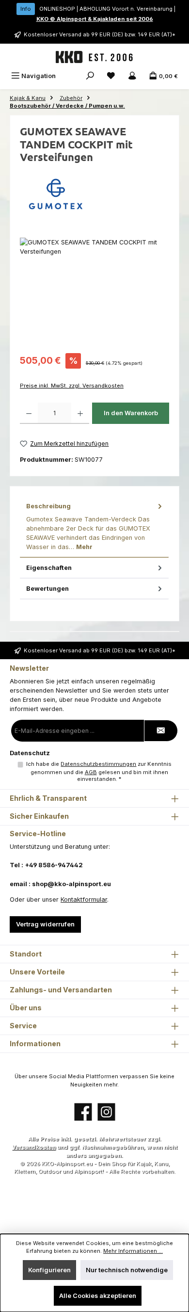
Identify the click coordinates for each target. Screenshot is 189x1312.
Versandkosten (34, 1147)
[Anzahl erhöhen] (80, 413)
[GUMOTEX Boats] (94, 194)
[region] (94, 292)
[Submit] (161, 731)
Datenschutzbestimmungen (98, 764)
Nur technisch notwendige (127, 1270)
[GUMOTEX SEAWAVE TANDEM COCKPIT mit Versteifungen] (94, 292)
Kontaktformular (84, 899)
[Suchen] (90, 76)
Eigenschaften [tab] (49, 567)
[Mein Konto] (132, 76)
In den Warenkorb (131, 413)
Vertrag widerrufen (45, 924)
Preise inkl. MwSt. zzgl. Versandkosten (72, 385)
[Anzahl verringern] (29, 413)
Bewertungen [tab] (47, 588)
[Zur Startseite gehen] (94, 57)
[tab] (94, 526)
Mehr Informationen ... (133, 1250)
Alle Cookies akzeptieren (97, 1295)
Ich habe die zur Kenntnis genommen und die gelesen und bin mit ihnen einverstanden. (99, 772)
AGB (91, 772)
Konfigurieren (49, 1270)
